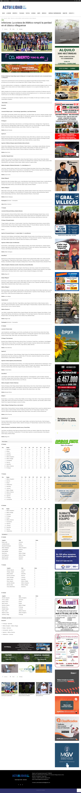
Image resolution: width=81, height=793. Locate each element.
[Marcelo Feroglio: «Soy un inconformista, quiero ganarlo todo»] (44, 687)
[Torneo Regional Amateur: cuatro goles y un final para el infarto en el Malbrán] (27, 687)
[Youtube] (79, 1)
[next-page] (4, 698)
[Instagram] (76, 1)
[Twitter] (78, 1)
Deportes (5, 18)
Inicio (2, 18)
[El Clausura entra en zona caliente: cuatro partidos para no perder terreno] (9, 687)
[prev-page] (2, 698)
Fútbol (9, 18)
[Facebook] (74, 1)
